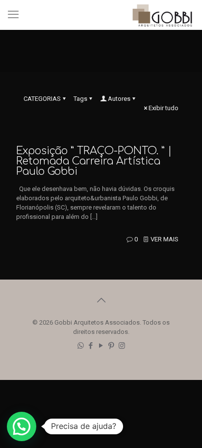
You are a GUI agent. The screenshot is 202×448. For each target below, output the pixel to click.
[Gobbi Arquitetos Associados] (162, 14)
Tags (80, 98)
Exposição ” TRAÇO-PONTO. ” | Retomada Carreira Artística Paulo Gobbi (94, 161)
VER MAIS (164, 239)
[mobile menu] (13, 14)
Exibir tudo (163, 108)
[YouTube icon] (101, 345)
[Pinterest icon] (111, 345)
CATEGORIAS (42, 98)
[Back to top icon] (101, 300)
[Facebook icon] (91, 345)
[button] (21, 426)
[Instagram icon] (122, 345)
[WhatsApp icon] (80, 345)
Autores (119, 98)
